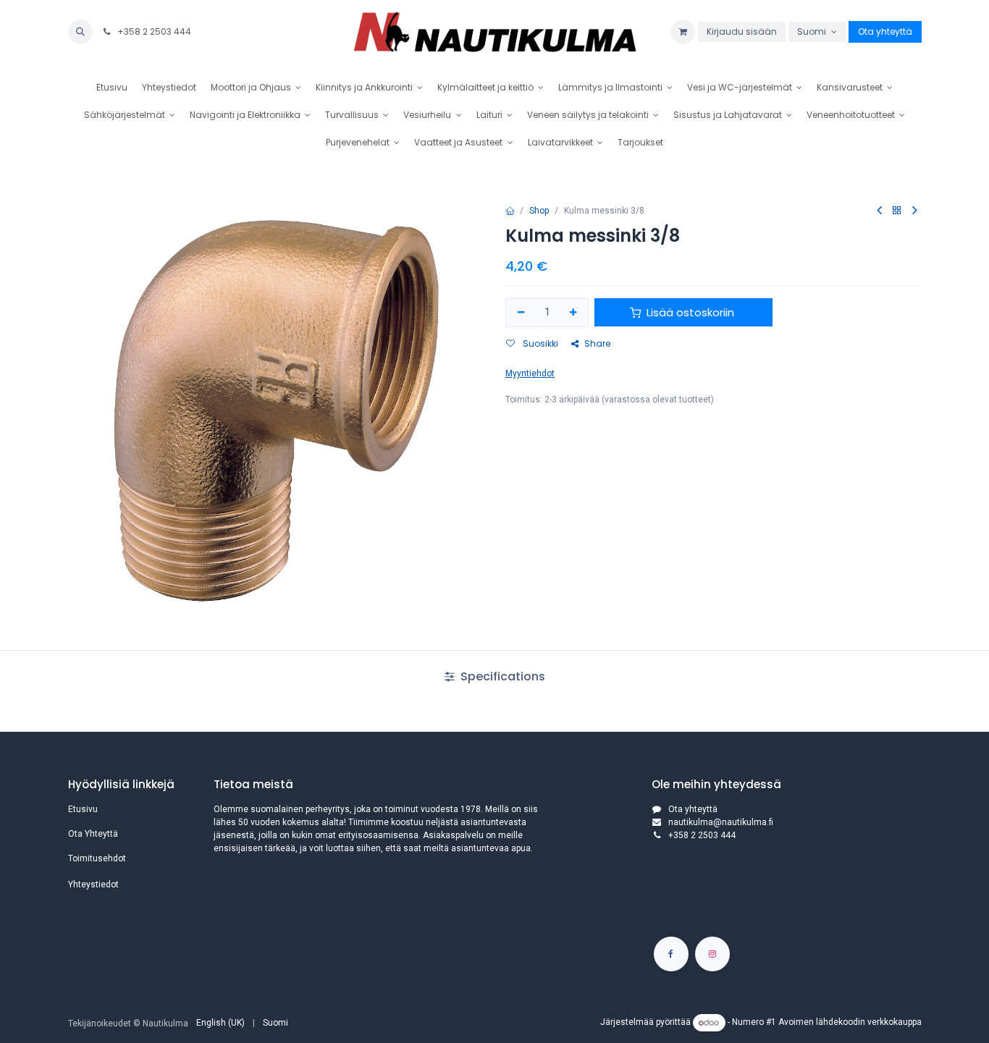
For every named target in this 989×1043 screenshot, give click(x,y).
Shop (539, 211)
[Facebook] (671, 954)
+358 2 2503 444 (153, 31)
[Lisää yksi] (573, 313)
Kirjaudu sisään (742, 31)
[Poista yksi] (521, 313)
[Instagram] (712, 954)
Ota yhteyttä (885, 31)
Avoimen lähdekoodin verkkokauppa (850, 1023)
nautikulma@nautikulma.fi (720, 822)
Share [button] (597, 343)
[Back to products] (897, 211)
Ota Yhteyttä (93, 834)
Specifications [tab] (501, 676)
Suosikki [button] (539, 343)
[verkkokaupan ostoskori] (682, 32)
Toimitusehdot (97, 858)
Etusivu (83, 809)
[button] (80, 32)
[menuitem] (112, 87)
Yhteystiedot (93, 884)
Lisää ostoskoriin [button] (690, 312)
